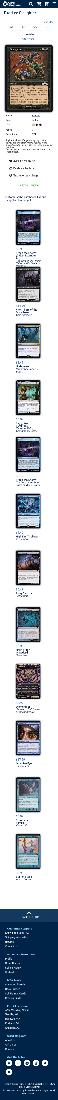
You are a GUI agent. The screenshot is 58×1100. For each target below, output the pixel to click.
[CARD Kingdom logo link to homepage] (10, 3)
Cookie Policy (41, 1084)
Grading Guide (13, 998)
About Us (10, 1040)
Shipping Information (16, 937)
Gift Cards (10, 1044)
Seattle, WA (12, 1014)
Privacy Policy (26, 1084)
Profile (8, 958)
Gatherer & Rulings (26, 175)
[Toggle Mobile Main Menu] (54, 4)
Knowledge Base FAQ (17, 932)
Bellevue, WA (12, 1018)
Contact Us (11, 946)
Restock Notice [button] (23, 168)
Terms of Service (10, 1084)
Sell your (29, 185)
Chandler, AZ (12, 1027)
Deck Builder (12, 989)
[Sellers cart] (46, 4)
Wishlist (9, 972)
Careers (9, 1049)
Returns (9, 941)
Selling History (13, 967)
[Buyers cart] (39, 4)
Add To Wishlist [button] (23, 161)
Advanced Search (15, 984)
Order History (12, 963)
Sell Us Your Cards (15, 993)
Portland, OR (12, 1023)
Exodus (36, 115)
